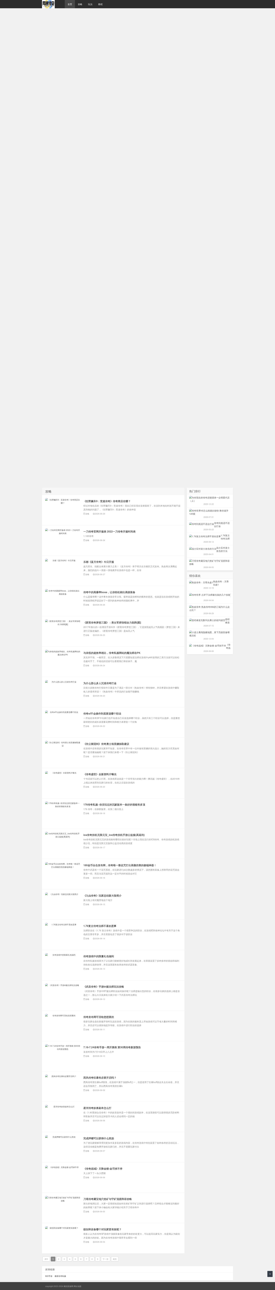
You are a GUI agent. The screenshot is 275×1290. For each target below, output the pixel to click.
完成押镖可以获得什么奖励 (98, 1138)
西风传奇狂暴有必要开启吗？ (99, 1077)
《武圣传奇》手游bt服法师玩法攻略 (103, 986)
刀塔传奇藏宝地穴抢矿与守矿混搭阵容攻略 (107, 1199)
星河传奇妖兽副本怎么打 (97, 1108)
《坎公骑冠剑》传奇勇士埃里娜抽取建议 (106, 744)
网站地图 (77, 1286)
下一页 (105, 1259)
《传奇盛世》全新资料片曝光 (99, 774)
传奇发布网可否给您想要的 (98, 1017)
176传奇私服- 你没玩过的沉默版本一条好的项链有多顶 (114, 804)
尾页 (115, 1259)
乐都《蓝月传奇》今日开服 (98, 562)
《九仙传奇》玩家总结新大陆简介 (102, 895)
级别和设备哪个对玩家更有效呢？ (102, 1229)
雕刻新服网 (52, 4)
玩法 (90, 4)
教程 (100, 4)
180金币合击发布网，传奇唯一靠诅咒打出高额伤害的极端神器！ (119, 865)
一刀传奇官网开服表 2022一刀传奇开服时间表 (109, 531)
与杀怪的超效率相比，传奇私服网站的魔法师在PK (112, 653)
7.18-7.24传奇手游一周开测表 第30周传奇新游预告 (112, 1047)
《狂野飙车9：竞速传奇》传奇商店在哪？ (107, 501)
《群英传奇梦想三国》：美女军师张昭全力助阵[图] (112, 622)
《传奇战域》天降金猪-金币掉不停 (102, 1168)
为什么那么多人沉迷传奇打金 (99, 683)
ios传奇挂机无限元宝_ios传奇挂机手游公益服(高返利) (114, 835)
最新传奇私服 (60, 1276)
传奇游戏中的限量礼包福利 (98, 956)
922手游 (48, 1276)
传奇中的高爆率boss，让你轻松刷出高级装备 (109, 592)
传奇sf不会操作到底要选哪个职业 (102, 713)
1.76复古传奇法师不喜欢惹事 (99, 926)
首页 (70, 4)
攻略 (80, 4)
